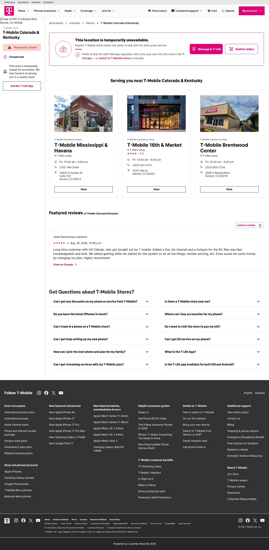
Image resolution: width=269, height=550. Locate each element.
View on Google (65, 264)
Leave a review (246, 225)
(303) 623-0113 (142, 165)
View (84, 189)
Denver (90, 23)
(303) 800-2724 (215, 167)
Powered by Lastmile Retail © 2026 (134, 543)
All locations (56, 23)
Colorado (74, 23)
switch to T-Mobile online (115, 58)
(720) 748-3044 (69, 167)
